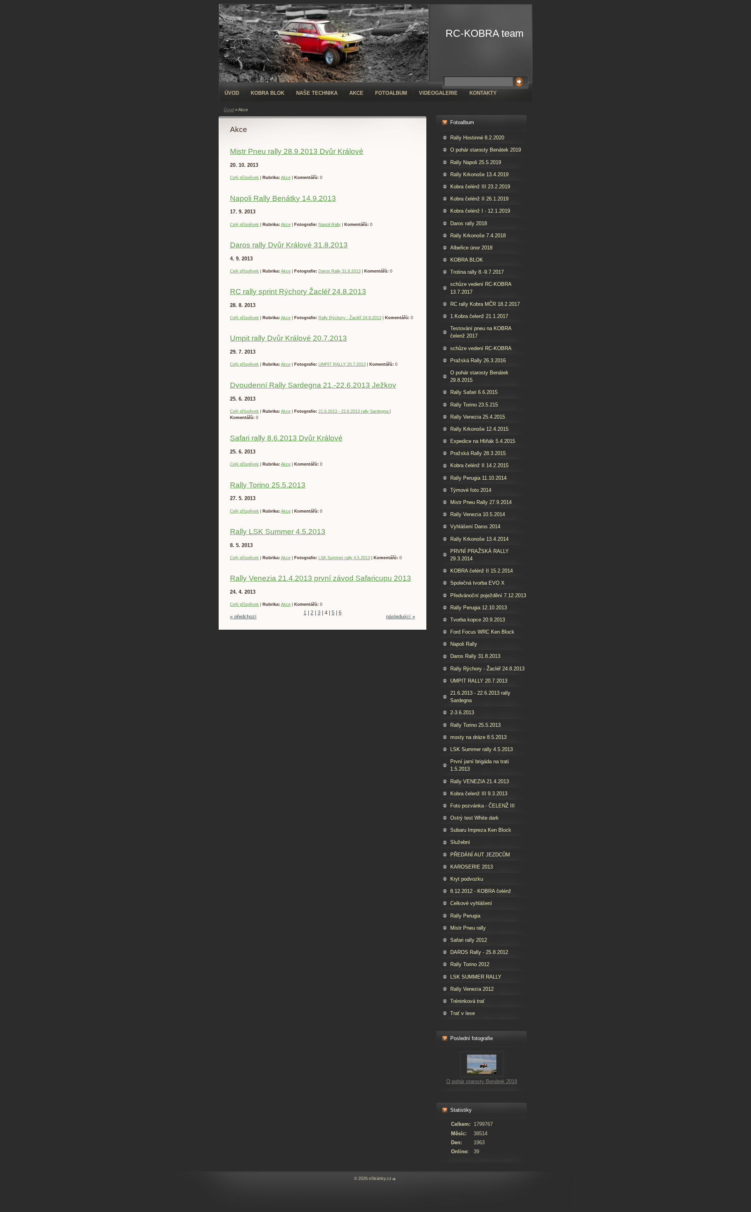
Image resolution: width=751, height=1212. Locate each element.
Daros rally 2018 (468, 223)
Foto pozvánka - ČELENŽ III (482, 806)
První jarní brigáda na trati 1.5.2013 (479, 765)
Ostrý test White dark (474, 818)
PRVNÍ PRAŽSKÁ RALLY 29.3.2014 (479, 555)
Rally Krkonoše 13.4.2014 (479, 539)
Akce (356, 93)
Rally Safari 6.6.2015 (474, 392)
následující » (400, 617)
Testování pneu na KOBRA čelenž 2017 (481, 332)
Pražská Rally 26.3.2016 (478, 360)
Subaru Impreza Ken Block (480, 830)
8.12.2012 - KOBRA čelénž (480, 891)
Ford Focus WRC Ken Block (482, 632)
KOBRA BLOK (267, 93)
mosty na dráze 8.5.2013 (478, 737)
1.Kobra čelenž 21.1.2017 (479, 316)
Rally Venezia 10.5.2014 (477, 514)
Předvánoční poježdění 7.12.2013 (488, 595)
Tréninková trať (467, 1001)
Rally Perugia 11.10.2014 (478, 478)
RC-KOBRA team (485, 33)
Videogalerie (438, 93)
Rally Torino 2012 (469, 964)
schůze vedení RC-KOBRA (481, 348)
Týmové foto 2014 (470, 490)
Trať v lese (462, 1013)
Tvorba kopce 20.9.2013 (477, 620)
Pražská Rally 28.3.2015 (478, 453)
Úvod (232, 93)
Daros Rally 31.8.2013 (339, 271)
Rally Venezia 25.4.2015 (477, 417)
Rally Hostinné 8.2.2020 (477, 138)
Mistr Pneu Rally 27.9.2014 (481, 502)
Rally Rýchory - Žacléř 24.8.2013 (349, 317)
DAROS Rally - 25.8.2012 (479, 952)
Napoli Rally (329, 224)
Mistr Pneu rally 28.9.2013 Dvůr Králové (296, 151)
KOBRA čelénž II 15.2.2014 (481, 571)
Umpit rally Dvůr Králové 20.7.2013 (288, 338)
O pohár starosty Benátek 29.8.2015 (479, 376)
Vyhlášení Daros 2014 (475, 526)
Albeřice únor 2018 (471, 248)
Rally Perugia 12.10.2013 (478, 608)
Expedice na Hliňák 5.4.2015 (482, 441)
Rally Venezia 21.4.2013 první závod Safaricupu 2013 (320, 578)
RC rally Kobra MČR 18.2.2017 (485, 304)
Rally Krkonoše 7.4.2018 (478, 235)
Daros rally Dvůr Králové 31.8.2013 (289, 245)
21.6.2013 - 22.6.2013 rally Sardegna (354, 411)
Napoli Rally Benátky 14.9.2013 (283, 198)
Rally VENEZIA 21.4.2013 (479, 781)
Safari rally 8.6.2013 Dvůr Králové (286, 438)
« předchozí (243, 617)
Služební (460, 842)
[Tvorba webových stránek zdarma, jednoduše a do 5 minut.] (394, 1179)
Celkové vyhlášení (471, 903)
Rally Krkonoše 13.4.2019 (479, 174)
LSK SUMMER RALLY (475, 977)
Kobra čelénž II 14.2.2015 (479, 465)
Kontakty (483, 93)
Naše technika (317, 93)
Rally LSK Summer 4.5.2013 (277, 531)
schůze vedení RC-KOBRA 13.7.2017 (481, 287)
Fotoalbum (391, 93)
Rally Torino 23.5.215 (474, 405)
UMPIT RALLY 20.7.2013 (342, 364)
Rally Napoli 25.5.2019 (475, 162)
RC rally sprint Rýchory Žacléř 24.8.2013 (298, 291)
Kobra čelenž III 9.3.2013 (478, 794)
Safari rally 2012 (468, 940)
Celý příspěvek (244, 177)
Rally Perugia (465, 916)
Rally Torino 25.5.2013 (267, 485)
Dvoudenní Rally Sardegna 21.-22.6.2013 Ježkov (313, 385)
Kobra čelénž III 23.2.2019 (480, 187)
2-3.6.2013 (462, 712)
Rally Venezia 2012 (472, 989)
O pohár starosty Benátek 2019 (485, 150)
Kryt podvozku (466, 879)
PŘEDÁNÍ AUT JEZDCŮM (480, 855)
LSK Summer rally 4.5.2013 (344, 557)
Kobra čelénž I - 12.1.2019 (480, 211)
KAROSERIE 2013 (471, 867)
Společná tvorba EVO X (477, 583)
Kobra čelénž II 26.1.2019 (479, 199)
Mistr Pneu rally (468, 928)
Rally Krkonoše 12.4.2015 (479, 429)
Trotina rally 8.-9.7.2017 (477, 272)
